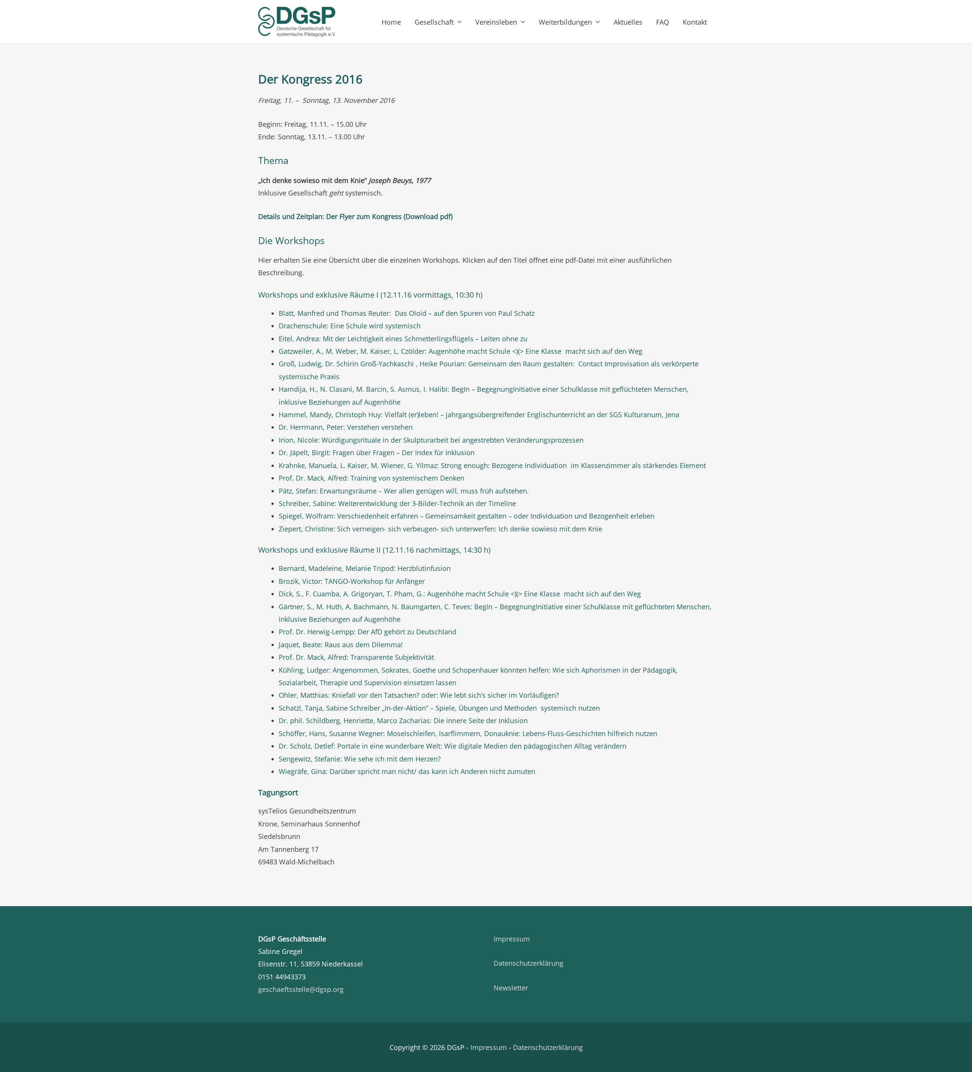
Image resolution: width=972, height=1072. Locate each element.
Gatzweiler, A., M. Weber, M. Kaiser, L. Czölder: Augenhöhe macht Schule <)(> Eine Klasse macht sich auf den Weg (460, 351)
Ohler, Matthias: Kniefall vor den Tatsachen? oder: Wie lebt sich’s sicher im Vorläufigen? (419, 695)
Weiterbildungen (565, 22)
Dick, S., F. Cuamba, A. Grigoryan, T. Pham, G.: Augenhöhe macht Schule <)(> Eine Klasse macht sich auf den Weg (460, 593)
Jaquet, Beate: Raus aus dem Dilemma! (341, 644)
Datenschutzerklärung (528, 963)
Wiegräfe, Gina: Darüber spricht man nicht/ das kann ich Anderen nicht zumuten (407, 771)
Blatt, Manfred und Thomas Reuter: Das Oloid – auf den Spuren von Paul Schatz (407, 313)
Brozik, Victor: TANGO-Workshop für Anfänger (352, 581)
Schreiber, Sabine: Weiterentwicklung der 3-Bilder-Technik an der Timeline (397, 503)
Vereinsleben (496, 22)
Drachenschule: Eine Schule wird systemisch (350, 325)
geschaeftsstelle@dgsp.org (301, 989)
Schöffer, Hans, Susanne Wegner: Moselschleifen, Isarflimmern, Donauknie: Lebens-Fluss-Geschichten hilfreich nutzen (468, 733)
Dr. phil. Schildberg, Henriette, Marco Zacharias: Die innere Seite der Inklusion (403, 720)
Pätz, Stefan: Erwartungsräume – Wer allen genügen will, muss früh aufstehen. (404, 490)
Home (391, 22)
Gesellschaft (434, 22)
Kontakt (695, 22)
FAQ (662, 22)
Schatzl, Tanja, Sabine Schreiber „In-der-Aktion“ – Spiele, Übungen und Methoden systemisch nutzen (439, 708)
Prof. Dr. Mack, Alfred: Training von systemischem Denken (371, 477)
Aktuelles (628, 22)
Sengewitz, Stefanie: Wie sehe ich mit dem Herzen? (360, 758)
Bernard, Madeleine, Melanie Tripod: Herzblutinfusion (365, 568)
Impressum (512, 938)
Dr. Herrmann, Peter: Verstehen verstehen (346, 427)
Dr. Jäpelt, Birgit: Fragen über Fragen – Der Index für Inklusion (377, 452)
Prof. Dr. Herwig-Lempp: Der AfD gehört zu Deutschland (367, 631)
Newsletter (511, 987)
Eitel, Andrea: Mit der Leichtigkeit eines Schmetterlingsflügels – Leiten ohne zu (403, 338)
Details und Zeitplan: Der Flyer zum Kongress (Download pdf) (355, 216)
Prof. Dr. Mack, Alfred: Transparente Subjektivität (356, 657)
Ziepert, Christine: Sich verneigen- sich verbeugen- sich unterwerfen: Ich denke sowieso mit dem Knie (440, 528)
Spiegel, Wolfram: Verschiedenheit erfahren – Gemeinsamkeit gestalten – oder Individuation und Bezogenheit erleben (467, 515)
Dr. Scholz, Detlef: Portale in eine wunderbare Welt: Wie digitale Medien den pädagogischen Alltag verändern (452, 745)
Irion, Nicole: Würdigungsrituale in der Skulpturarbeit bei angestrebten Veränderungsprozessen (431, 440)
